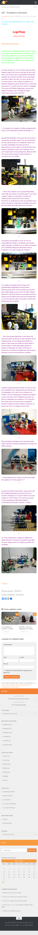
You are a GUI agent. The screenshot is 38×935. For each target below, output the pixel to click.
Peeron (5, 780)
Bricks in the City (8, 795)
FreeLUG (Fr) (7, 740)
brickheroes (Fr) (7, 732)
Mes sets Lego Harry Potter (19, 897)
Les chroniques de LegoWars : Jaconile (7, 628)
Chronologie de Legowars (10, 44)
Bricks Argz (6, 768)
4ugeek (5, 819)
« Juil (2, 882)
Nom (5, 657)
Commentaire (8, 644)
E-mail (22, 657)
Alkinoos (6, 16)
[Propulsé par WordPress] (17, 925)
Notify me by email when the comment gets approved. (17, 671)
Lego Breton (7, 800)
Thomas (5, 893)
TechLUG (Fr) (7, 736)
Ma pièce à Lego (15, 911)
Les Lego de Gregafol (9, 804)
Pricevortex (6, 756)
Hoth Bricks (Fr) (7, 724)
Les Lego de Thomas (9, 808)
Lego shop (6, 760)
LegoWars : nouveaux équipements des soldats (26, 628)
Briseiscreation (7, 823)
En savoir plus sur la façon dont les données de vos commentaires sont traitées (18, 685)
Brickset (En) (7, 764)
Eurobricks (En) (7, 745)
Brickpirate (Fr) (7, 728)
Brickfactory (6, 772)
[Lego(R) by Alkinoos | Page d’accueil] (5, 2)
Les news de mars (16, 893)
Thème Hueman (29, 925)
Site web (5, 664)
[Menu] (35, 2)
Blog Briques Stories (9, 791)
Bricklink (5, 776)
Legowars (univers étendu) (10, 7)
